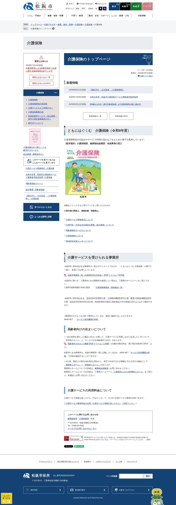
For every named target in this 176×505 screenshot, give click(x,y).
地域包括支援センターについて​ (79, 241)
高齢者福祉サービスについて (78, 230)
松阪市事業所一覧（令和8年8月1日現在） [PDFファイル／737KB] (96, 275)
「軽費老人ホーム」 (91, 365)
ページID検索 (111, 476)
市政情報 (142, 16)
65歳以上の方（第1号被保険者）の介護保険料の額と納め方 (115, 104)
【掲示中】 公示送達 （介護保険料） (107, 90)
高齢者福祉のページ (34, 184)
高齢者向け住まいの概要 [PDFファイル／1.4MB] (88, 344)
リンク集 (119, 461)
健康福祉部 (72, 419)
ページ (138, 302)
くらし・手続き (34, 16)
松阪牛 (125, 6)
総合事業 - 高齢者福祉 (35, 190)
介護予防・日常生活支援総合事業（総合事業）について (90, 225)
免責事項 (87, 461)
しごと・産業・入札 (120, 16)
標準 (83, 8)
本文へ (71, 4)
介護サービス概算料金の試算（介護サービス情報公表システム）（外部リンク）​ (100, 403)
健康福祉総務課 (101, 368)
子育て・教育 (77, 16)
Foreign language (86, 4)
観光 (114, 6)
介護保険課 (84, 419)
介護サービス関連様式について (79, 220)
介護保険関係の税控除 (37, 104)
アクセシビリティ (45, 461)
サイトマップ (132, 461)
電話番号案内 (80, 490)
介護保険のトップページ (41, 29)
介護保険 (79, 25)
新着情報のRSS (121, 116)
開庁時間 (34, 490)
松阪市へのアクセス (126, 490)
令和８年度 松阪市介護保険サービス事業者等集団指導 (114, 97)
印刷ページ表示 (146, 76)
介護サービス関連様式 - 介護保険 (40, 168)
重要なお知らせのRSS (41, 83)
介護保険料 (33, 100)
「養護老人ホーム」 (72, 365)
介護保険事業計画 (35, 112)
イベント (147, 6)
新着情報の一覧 (95, 116)
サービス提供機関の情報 (87, 319)
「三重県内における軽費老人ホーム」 (128, 372)
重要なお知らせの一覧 (41, 77)
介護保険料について (74, 236)
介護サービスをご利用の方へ (40, 108)
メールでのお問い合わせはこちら (82, 429)
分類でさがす (50, 25)
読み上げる (102, 4)
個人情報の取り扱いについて (68, 461)
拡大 (77, 8)
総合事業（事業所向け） (33, 154)
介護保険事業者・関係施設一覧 (109, 287)
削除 (53, 28)
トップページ (36, 25)
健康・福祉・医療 (56, 16)
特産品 (136, 6)
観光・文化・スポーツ (99, 16)
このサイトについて (103, 461)
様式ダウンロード (35, 123)
